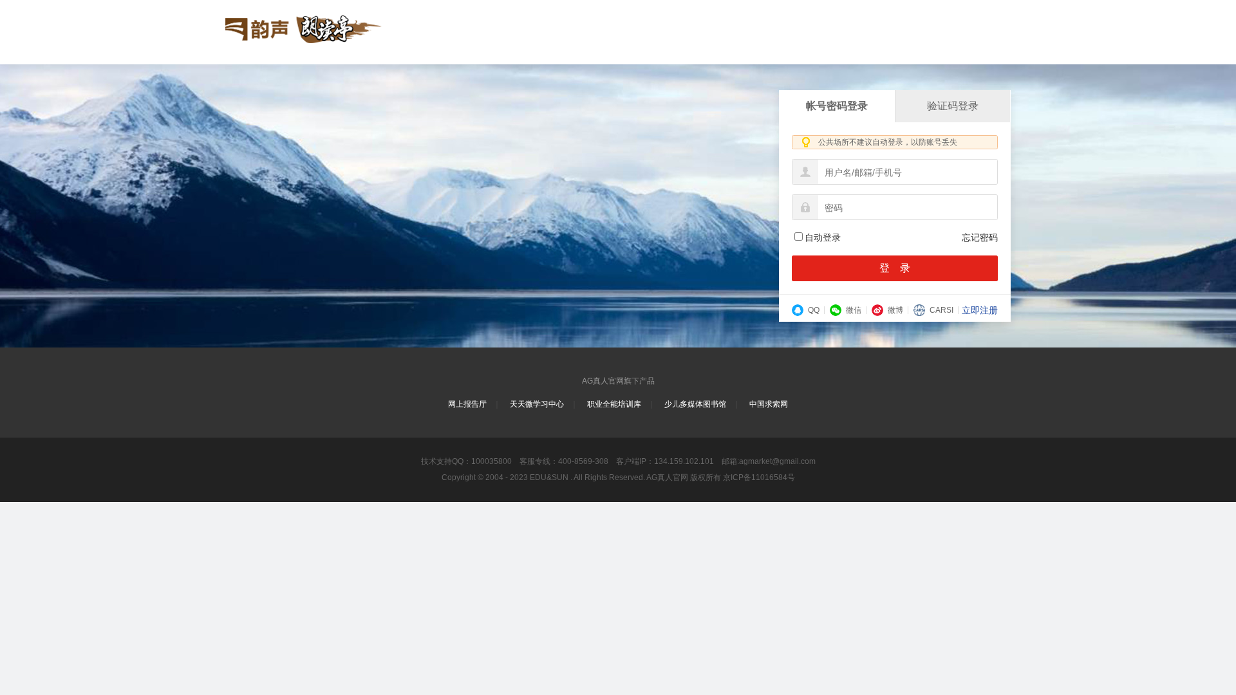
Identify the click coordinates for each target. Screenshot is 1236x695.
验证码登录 (953, 105)
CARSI (941, 310)
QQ (813, 310)
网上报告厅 (467, 404)
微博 (895, 310)
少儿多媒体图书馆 (695, 404)
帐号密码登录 (837, 105)
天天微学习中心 (537, 404)
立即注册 (980, 310)
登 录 (894, 268)
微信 (853, 310)
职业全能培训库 (614, 404)
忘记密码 (980, 237)
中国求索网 (768, 404)
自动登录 (823, 237)
